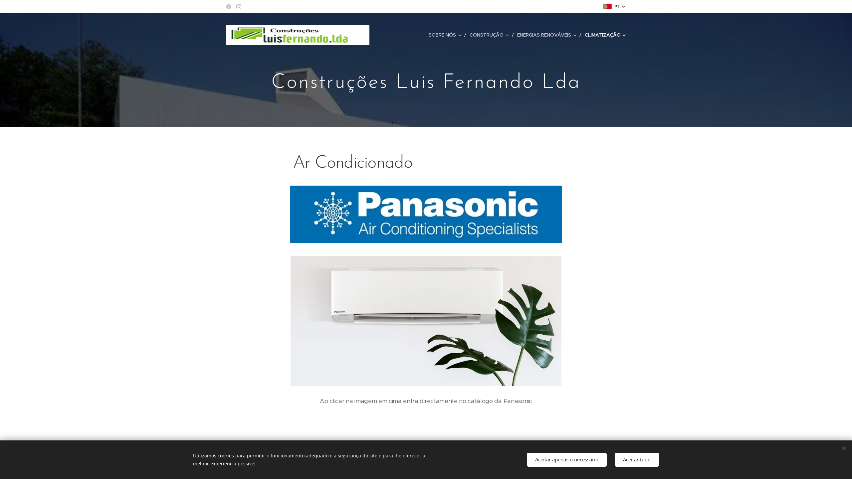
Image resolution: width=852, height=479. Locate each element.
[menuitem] (446, 35)
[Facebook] (229, 6)
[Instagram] (239, 6)
